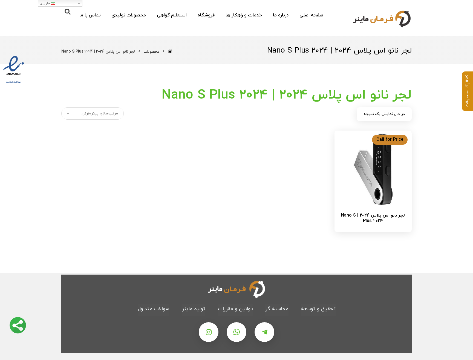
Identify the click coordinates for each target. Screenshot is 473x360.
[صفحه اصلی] (170, 51)
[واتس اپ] (236, 332)
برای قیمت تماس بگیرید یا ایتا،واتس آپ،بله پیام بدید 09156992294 (370, 233)
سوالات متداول (153, 309)
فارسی (45, 3)
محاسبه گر (277, 309)
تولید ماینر (193, 309)
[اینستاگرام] (208, 332)
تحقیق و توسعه (318, 309)
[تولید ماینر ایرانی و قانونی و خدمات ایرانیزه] (381, 19)
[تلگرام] (264, 332)
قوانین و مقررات (235, 309)
